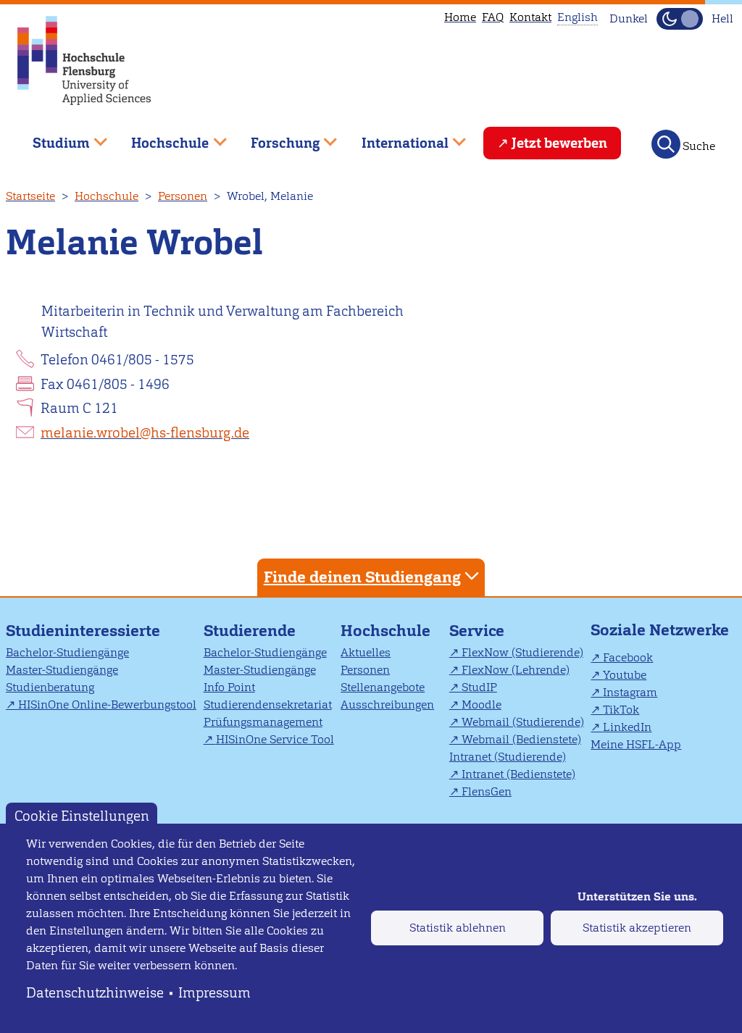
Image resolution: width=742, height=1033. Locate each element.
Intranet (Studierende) (507, 756)
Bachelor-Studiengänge (67, 652)
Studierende (250, 630)
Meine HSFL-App (636, 744)
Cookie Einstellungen (81, 816)
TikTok (621, 709)
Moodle (481, 704)
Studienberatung (50, 687)
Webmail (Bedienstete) (521, 739)
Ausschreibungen (387, 704)
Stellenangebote (383, 687)
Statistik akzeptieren (637, 927)
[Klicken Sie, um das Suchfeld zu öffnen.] (665, 144)
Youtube (624, 674)
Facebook (628, 657)
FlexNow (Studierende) (522, 652)
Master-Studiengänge (62, 669)
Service (476, 630)
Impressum (214, 993)
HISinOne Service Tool (275, 739)
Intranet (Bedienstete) (518, 774)
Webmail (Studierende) (523, 721)
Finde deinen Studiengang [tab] (362, 576)
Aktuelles (366, 652)
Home (460, 17)
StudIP (479, 687)
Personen (182, 196)
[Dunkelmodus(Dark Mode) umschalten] (679, 19)
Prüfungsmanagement (263, 721)
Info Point (229, 687)
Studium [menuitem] (51, 137)
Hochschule (106, 196)
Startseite (30, 196)
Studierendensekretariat (268, 704)
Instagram (630, 692)
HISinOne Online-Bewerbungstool (107, 704)
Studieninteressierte (83, 630)
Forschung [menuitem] (275, 137)
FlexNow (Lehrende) (516, 669)
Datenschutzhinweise (95, 993)
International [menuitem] (395, 137)
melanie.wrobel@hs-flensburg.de (145, 433)
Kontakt (530, 17)
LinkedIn (627, 727)
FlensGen (487, 791)
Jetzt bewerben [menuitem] (559, 143)
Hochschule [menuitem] (160, 137)
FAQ (493, 17)
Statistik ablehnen (457, 927)
